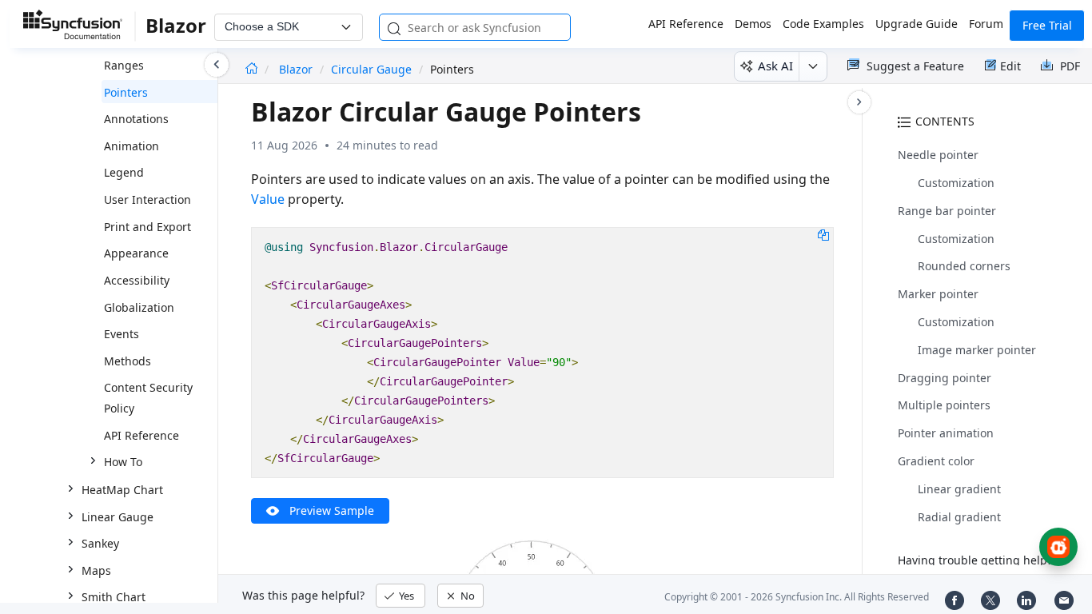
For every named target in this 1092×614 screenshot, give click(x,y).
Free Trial (1047, 25)
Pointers (126, 92)
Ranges (124, 65)
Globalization (139, 307)
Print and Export (147, 226)
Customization (956, 182)
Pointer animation (946, 433)
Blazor (297, 69)
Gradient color (936, 460)
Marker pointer (938, 293)
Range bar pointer (947, 210)
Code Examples (823, 23)
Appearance (136, 253)
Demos (753, 23)
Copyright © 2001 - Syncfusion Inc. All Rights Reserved (796, 597)
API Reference (685, 23)
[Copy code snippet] (823, 234)
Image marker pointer (977, 349)
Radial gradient (959, 516)
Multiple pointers (944, 405)
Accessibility (136, 280)
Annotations (136, 118)
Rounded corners (964, 265)
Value (268, 199)
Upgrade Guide (916, 23)
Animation (131, 146)
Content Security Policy (148, 398)
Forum (986, 23)
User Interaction (147, 199)
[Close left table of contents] (216, 64)
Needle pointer (938, 154)
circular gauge (371, 69)
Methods (127, 361)
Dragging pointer (944, 377)
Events (121, 333)
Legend (124, 172)
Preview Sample (331, 510)
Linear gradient (959, 488)
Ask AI (775, 66)
